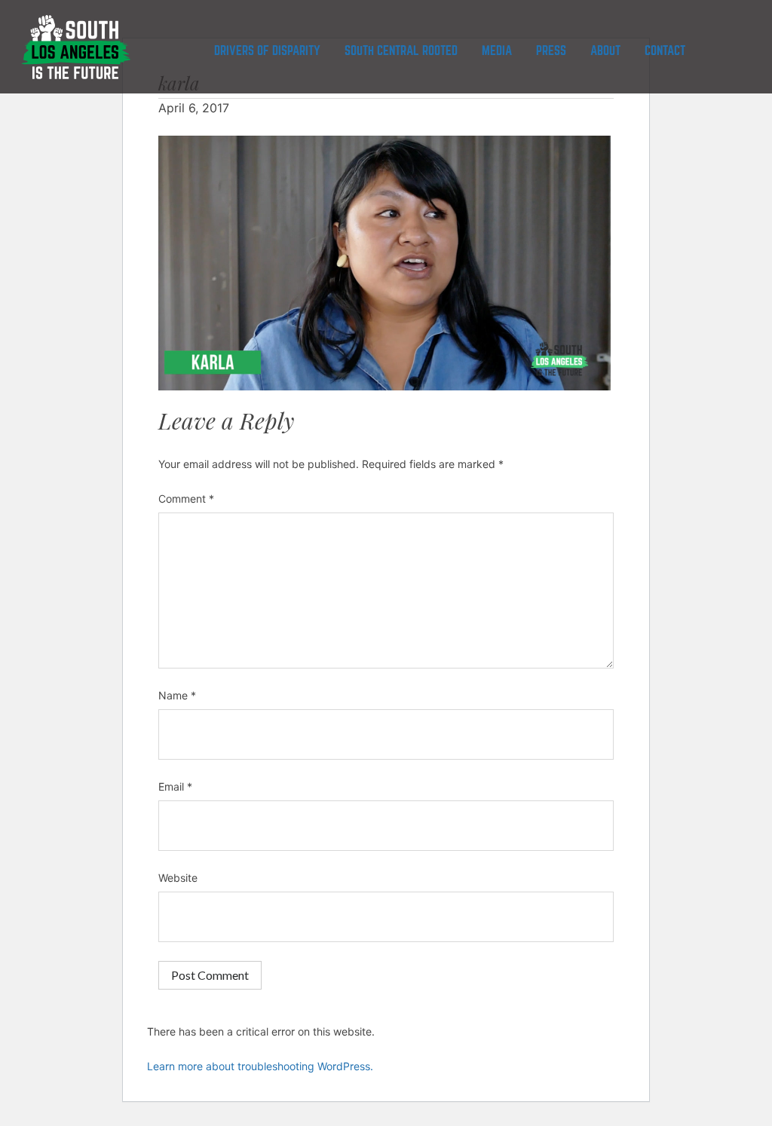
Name (177, 695)
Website (178, 877)
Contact (665, 50)
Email (175, 786)
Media (497, 50)
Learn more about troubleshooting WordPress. (260, 1066)
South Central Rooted (401, 50)
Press (551, 50)
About (605, 50)
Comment (186, 498)
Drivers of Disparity (267, 50)
